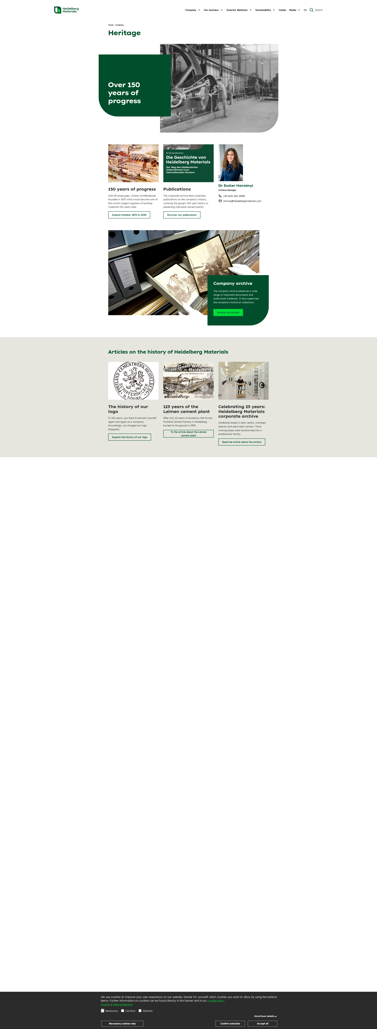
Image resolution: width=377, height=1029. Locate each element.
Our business (211, 10)
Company (190, 10)
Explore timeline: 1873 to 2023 (129, 214)
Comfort (130, 1010)
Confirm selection (230, 1023)
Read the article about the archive (241, 441)
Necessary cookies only (122, 1023)
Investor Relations (237, 10)
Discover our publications (182, 214)
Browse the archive (228, 312)
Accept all (262, 1023)
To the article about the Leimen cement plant (188, 433)
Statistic (148, 1010)
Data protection (123, 1004)
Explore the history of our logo (129, 437)
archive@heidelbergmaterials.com (242, 201)
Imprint (105, 1004)
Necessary (111, 1010)
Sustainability (263, 10)
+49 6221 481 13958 (234, 196)
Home (110, 25)
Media (292, 10)
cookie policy (215, 1000)
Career (282, 10)
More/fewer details (264, 1016)
